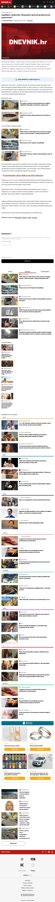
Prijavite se (27, 261)
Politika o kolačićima (27, 890)
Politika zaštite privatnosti (27, 887)
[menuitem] (50, 2)
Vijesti (5, 6)
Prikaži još (13, 843)
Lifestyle (25, 6)
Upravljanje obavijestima (28, 894)
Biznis (48, 6)
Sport (11, 6)
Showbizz (18, 6)
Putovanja (33, 6)
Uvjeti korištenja (27, 885)
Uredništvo (27, 880)
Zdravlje (40, 6)
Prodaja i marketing (27, 883)
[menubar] (50, 2)
